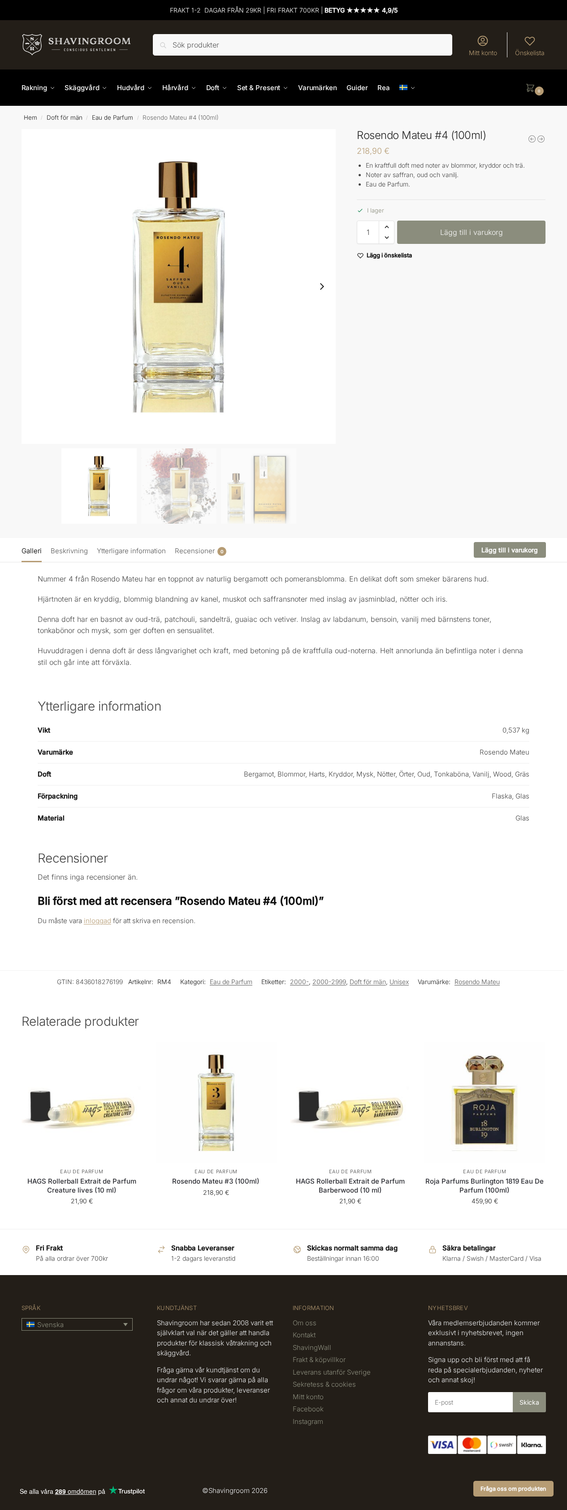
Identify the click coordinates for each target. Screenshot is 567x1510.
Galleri (32, 551)
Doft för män (64, 117)
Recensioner (199, 551)
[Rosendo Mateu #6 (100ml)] (541, 139)
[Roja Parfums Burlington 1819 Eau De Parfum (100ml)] (484, 1102)
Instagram (308, 1421)
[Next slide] (321, 286)
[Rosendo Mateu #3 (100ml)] (216, 1102)
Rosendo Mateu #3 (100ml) (216, 1181)
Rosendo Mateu (477, 981)
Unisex (399, 981)
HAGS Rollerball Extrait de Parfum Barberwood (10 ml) (350, 1185)
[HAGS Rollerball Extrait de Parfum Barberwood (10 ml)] (350, 1102)
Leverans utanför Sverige (332, 1372)
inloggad (97, 920)
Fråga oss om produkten (513, 1488)
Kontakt (304, 1335)
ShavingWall (312, 1347)
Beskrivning (69, 551)
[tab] (34, 550)
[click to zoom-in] (179, 286)
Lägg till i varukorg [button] (81, 1220)
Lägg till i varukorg (471, 232)
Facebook (308, 1409)
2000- (299, 981)
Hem (30, 117)
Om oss (304, 1323)
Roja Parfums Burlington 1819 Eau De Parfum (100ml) (484, 1185)
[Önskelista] (128, 1055)
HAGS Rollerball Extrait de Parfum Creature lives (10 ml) (81, 1185)
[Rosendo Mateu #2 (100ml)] (532, 139)
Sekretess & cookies (324, 1384)
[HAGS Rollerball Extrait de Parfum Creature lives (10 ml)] (82, 1102)
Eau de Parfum (112, 117)
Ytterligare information (131, 551)
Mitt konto (483, 52)
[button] (535, 88)
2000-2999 (329, 981)
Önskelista (530, 52)
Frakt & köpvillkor (319, 1359)
